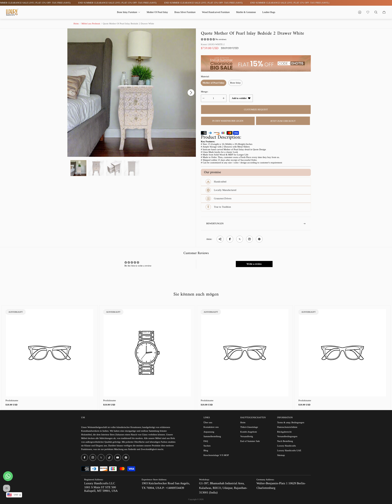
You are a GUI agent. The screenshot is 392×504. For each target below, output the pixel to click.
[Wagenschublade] (384, 12)
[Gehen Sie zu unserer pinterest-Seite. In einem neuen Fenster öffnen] (126, 457)
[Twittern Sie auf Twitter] (239, 239)
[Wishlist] (367, 12)
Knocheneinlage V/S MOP (216, 455)
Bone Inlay (235, 83)
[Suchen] (376, 12)
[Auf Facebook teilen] (229, 239)
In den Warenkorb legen (227, 121)
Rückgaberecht (284, 432)
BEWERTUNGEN (215, 223)
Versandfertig (246, 436)
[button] (208, 39)
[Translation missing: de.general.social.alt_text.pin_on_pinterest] (259, 239)
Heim (76, 23)
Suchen (207, 445)
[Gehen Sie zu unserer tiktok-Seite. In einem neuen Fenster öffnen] (109, 457)
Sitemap (281, 455)
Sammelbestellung (212, 436)
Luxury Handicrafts (286, 445)
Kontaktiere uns (211, 427)
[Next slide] (191, 92)
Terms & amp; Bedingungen (290, 422)
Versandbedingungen (287, 436)
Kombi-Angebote (248, 432)
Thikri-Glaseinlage (249, 427)
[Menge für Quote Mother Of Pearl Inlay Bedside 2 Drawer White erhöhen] (223, 98)
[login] (359, 12)
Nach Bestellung (285, 441)
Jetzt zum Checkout (283, 121)
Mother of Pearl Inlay (213, 83)
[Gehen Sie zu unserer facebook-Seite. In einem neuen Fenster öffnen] (84, 457)
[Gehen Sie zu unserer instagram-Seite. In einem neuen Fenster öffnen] (92, 457)
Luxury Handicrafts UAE (289, 450)
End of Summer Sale (250, 441)
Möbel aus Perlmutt (90, 23)
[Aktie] (220, 239)
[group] (78, 168)
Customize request (256, 109)
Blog (206, 450)
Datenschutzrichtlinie (287, 427)
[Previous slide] (72, 92)
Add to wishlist (239, 98)
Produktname (12, 400)
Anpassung (209, 432)
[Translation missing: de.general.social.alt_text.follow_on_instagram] (249, 239)
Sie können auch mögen (196, 294)
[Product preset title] (50, 352)
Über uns (208, 422)
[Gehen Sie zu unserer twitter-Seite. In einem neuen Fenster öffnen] (101, 457)
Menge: (204, 91)
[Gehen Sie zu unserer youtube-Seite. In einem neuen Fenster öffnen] (117, 457)
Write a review (254, 264)
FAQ (206, 441)
